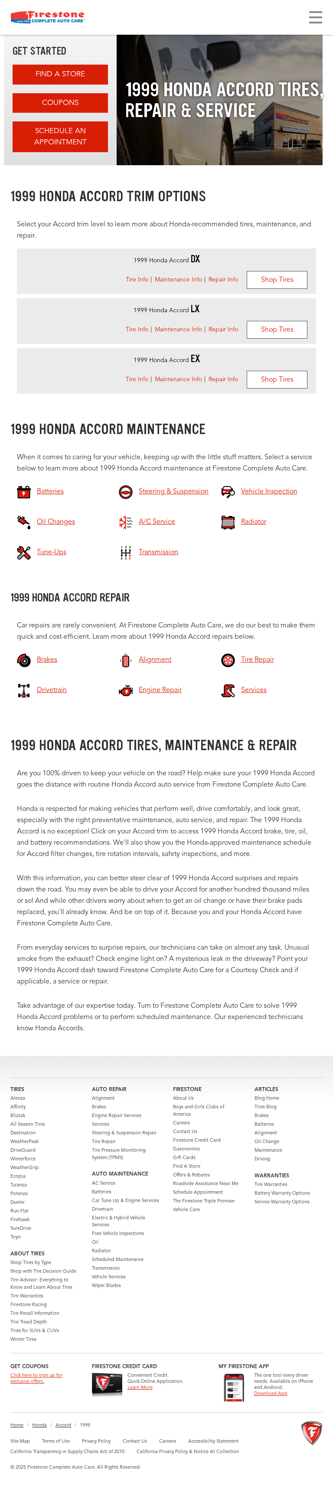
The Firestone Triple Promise (204, 1201)
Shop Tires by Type (30, 1263)
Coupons (60, 103)
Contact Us (185, 1132)
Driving (262, 1159)
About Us (183, 1098)
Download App (270, 1394)
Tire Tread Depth (28, 1322)
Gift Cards (184, 1158)
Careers (181, 1123)
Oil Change (267, 1142)
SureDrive (20, 1228)
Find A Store (60, 74)
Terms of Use (56, 1441)
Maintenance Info (178, 280)
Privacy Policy (96, 1441)
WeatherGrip (24, 1168)
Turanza (18, 1185)
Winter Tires (23, 1339)
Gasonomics (186, 1149)
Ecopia (18, 1176)
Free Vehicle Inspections (118, 1234)
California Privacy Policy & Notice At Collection (188, 1452)
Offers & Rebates (191, 1175)
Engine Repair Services (116, 1116)
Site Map (20, 1441)
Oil (95, 1242)
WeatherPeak (24, 1142)
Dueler (17, 1202)
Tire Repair (104, 1142)
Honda (39, 1425)
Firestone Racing (28, 1305)
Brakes (99, 1107)
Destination (23, 1133)
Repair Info (223, 280)
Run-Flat (19, 1211)
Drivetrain (102, 1209)
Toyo (15, 1237)
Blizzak (17, 1116)
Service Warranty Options (282, 1202)
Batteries (101, 1192)
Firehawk (19, 1220)
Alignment (103, 1098)
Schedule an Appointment (60, 136)
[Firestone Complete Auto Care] (48, 17)
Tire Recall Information (34, 1313)
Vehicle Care (186, 1210)
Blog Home (267, 1098)
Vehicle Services (109, 1277)
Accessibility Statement (213, 1441)
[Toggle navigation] (315, 17)
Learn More (140, 1387)
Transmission (106, 1268)
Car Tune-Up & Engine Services (125, 1201)
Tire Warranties (26, 1296)
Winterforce (23, 1159)
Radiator (101, 1251)
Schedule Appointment (198, 1192)
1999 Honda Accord (167, 261)
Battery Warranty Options (282, 1193)
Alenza (17, 1098)
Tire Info (137, 280)
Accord (63, 1425)
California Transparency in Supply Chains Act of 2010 (67, 1452)
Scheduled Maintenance (118, 1260)
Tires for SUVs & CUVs (34, 1331)
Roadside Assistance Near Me (205, 1184)
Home (16, 1425)
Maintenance (268, 1150)
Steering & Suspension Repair (124, 1133)
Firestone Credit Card (197, 1140)
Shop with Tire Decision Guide (43, 1271)
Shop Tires (277, 280)
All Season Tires (27, 1124)
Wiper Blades (106, 1286)
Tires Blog (266, 1107)
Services (100, 1124)
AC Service (103, 1183)
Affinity (18, 1107)
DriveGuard (23, 1150)
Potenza (19, 1194)
